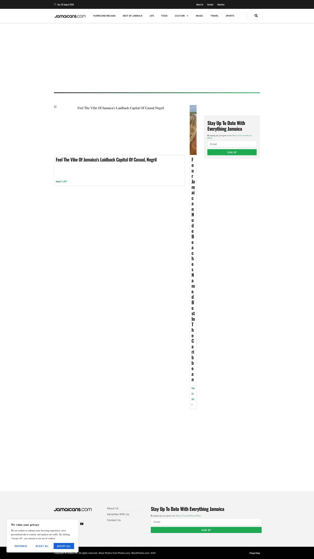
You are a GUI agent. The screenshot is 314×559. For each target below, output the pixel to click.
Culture (180, 15)
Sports (230, 15)
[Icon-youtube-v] (81, 523)
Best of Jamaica (132, 15)
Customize (21, 546)
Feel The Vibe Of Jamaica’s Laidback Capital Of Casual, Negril (106, 159)
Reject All (42, 546)
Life (152, 15)
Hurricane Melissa (104, 15)
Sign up (232, 152)
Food (164, 15)
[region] (42, 535)
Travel (214, 15)
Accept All (63, 546)
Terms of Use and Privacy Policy (188, 515)
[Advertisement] (154, 65)
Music (199, 15)
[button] (256, 15)
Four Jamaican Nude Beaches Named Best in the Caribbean (193, 269)
